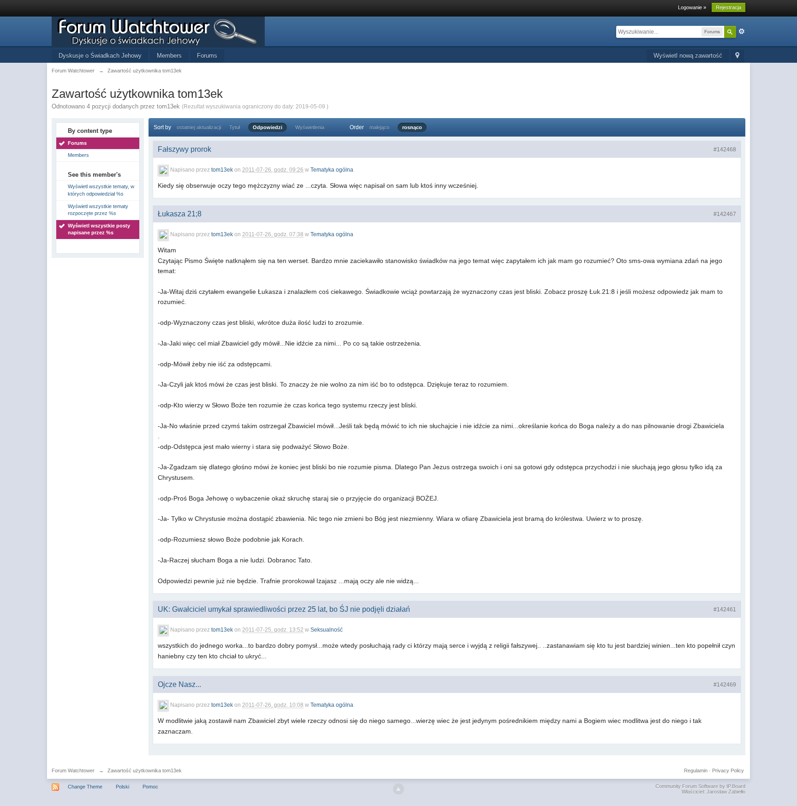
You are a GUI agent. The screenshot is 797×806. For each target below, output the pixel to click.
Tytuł (234, 127)
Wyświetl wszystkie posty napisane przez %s (99, 229)
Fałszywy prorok (184, 149)
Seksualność (326, 630)
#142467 (725, 214)
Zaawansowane (741, 31)
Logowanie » (692, 7)
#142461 (725, 609)
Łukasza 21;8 (180, 214)
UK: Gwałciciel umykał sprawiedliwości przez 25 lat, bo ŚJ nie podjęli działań (284, 609)
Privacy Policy (728, 770)
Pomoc (150, 786)
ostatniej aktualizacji (199, 127)
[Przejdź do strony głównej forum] (158, 31)
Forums (207, 55)
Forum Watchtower (73, 770)
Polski (122, 786)
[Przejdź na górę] (398, 788)
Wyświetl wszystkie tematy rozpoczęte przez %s (98, 209)
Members (169, 55)
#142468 (725, 149)
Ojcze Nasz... (179, 684)
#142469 (725, 684)
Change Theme (85, 786)
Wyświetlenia (309, 127)
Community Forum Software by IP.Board (700, 786)
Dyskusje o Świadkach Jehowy (100, 55)
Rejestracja (728, 7)
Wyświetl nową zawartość (688, 55)
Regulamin (696, 770)
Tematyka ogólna (331, 170)
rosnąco (412, 127)
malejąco (379, 127)
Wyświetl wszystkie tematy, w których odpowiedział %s (101, 190)
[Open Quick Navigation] (737, 56)
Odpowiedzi (267, 127)
